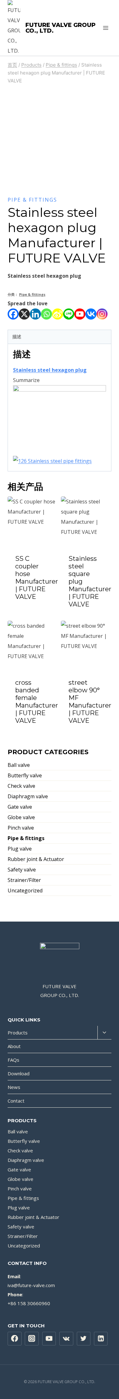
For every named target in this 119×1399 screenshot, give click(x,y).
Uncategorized (25, 890)
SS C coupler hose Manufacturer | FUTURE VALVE (36, 577)
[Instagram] (102, 314)
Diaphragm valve (28, 796)
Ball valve (19, 764)
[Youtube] (79, 314)
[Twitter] (84, 1339)
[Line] (68, 314)
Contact (16, 1101)
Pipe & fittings (32, 199)
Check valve (21, 785)
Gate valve (20, 806)
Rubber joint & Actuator (36, 859)
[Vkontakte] (90, 314)
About (14, 1046)
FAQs (13, 1060)
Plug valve (20, 848)
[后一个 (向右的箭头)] (108, 700)
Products (18, 1032)
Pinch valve (21, 827)
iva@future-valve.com (31, 1285)
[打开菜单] (105, 28)
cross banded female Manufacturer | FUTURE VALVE (36, 701)
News (14, 1087)
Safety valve (22, 869)
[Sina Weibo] (57, 314)
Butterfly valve (25, 775)
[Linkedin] (35, 314)
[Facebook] (13, 314)
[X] (24, 314)
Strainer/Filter (24, 880)
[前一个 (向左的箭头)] (11, 700)
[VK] (66, 1339)
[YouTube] (49, 1339)
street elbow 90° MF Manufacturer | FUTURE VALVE (90, 701)
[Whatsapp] (46, 314)
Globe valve (21, 817)
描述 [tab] (16, 337)
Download (19, 1073)
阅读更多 (33, 614)
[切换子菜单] (104, 1033)
